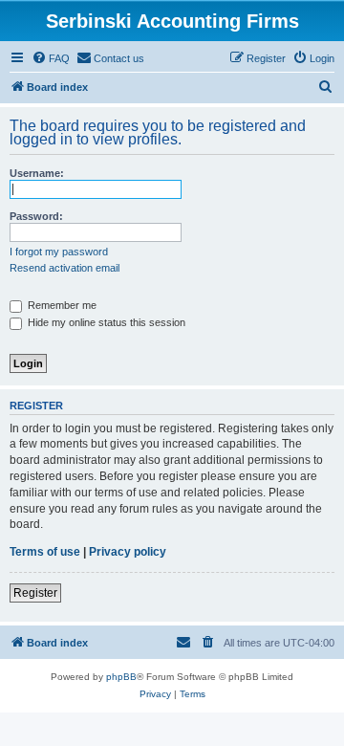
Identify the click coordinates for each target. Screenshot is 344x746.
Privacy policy (127, 552)
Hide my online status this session (105, 322)
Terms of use (45, 552)
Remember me (61, 305)
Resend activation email (64, 268)
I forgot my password (59, 251)
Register (35, 593)
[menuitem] (51, 58)
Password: (36, 216)
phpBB (121, 676)
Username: (37, 173)
